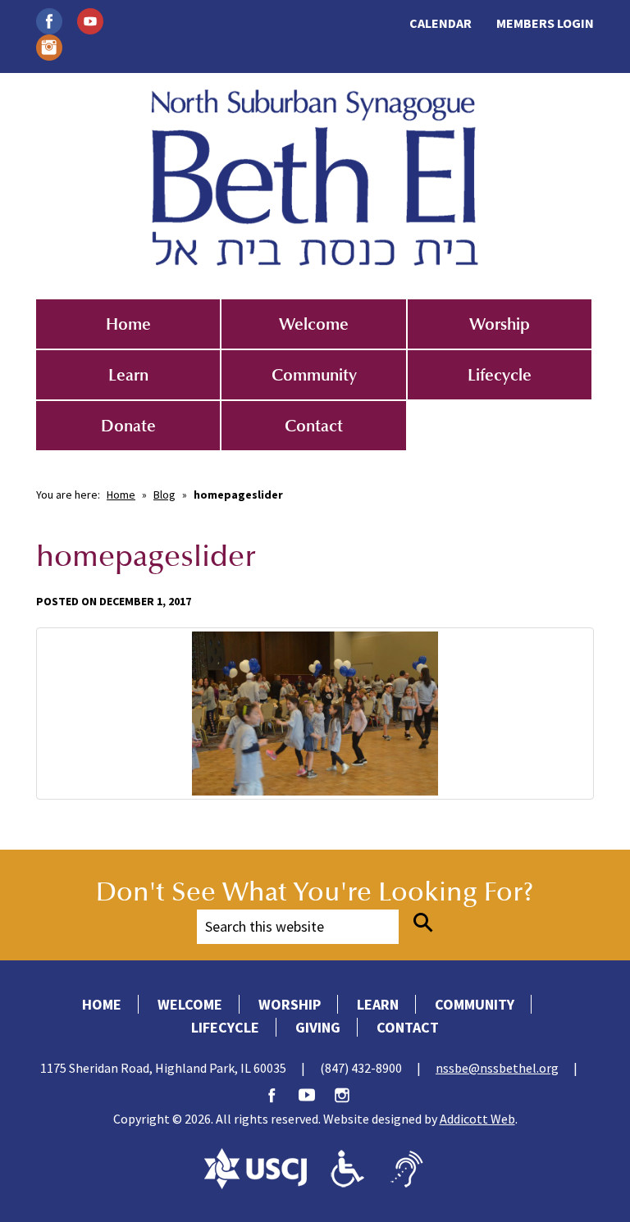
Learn (128, 375)
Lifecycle (500, 375)
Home (128, 324)
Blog (164, 494)
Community (314, 375)
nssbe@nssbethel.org (497, 1068)
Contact (314, 425)
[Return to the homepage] (315, 177)
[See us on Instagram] (49, 46)
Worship (499, 324)
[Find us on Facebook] (49, 19)
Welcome (314, 324)
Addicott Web (477, 1118)
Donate (128, 425)
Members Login (545, 23)
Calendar (440, 23)
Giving (317, 1027)
